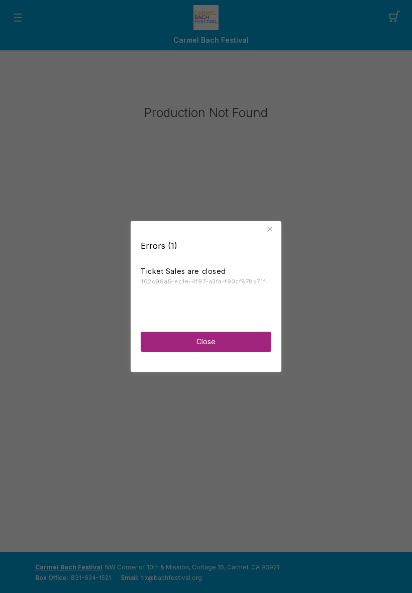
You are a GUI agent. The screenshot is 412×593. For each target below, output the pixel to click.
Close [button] (206, 341)
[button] (271, 229)
